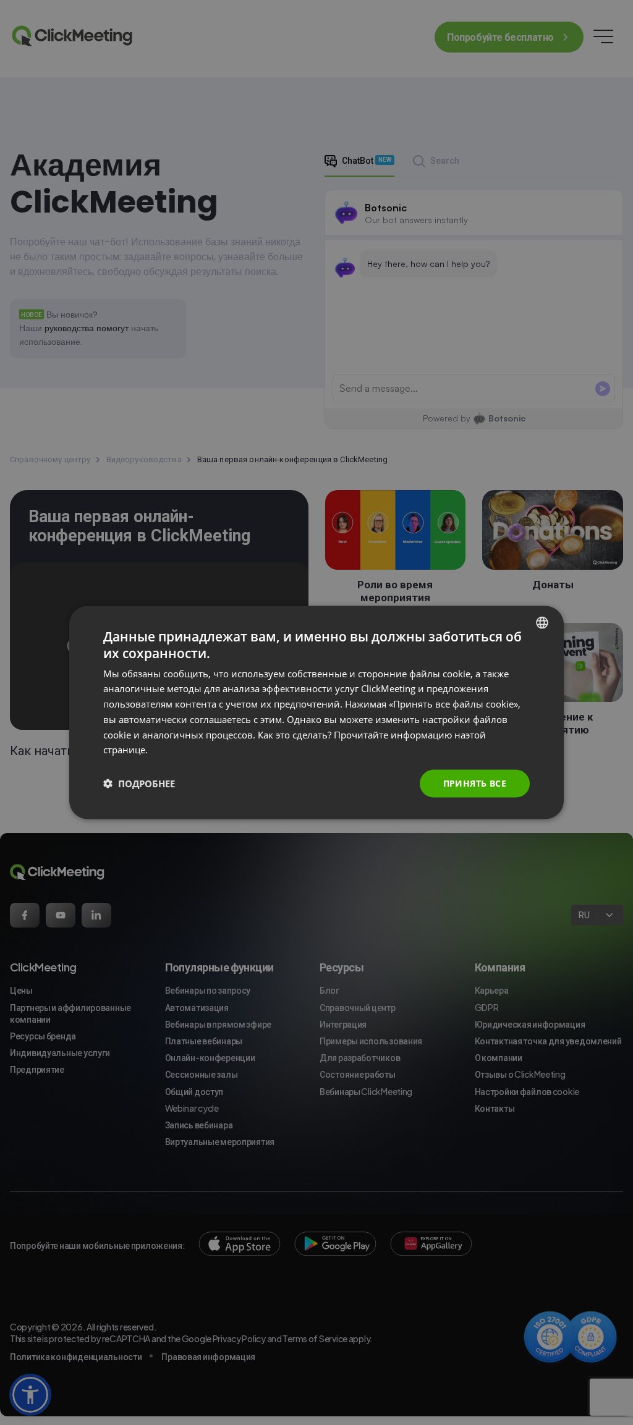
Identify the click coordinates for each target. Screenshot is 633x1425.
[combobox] (542, 623)
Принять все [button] (474, 783)
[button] (139, 783)
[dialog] (316, 712)
